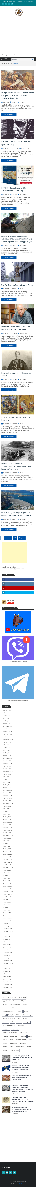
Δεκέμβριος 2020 (8, 891)
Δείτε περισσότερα (8, 114)
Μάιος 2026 (6, 718)
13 (15, 538)
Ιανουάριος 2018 (7, 984)
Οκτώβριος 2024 (7, 769)
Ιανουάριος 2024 (7, 793)
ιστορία (29, 1046)
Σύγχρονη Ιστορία (21, 1039)
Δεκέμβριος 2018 (7, 955)
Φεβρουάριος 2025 (8, 758)
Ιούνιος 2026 (6, 715)
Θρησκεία (5, 1022)
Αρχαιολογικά (6, 1001)
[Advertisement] (18, 35)
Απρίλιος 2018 (7, 976)
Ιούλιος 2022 (6, 841)
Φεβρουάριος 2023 (8, 822)
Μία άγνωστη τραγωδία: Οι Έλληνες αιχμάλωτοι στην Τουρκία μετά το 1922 (22, 1058)
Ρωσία (11, 1039)
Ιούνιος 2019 (6, 939)
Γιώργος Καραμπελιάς (18, 1008)
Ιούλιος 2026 (6, 713)
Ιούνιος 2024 (6, 779)
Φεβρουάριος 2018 (8, 982)
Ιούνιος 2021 (6, 875)
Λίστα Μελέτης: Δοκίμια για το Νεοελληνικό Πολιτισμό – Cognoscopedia (21, 1077)
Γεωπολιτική (6, 1008)
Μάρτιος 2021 (7, 883)
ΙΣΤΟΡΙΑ (14, 102)
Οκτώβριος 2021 (7, 865)
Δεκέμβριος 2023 (7, 795)
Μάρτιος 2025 (7, 755)
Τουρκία (5, 1043)
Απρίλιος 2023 (7, 817)
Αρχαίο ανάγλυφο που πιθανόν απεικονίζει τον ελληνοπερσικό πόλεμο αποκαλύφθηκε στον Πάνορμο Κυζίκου (17, 239)
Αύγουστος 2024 (7, 774)
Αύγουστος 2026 (7, 710)
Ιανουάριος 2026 (7, 729)
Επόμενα (21, 538)
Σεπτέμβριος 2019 (8, 931)
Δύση (4, 1015)
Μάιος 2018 (6, 974)
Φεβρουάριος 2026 (8, 726)
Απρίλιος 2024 (7, 785)
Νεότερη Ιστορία (24, 1032)
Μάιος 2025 (6, 750)
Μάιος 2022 (6, 846)
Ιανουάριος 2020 (7, 920)
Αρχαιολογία (22, 997)
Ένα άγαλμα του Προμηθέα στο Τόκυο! (17, 285)
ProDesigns (22, 1184)
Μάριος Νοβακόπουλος (9, 1025)
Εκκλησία (10, 1015)
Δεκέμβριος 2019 (7, 923)
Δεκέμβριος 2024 (7, 763)
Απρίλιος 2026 (7, 721)
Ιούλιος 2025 (6, 745)
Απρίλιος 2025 (7, 753)
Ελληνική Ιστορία (27, 1015)
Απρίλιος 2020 (7, 912)
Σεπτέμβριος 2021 (8, 867)
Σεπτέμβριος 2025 (8, 739)
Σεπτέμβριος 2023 (8, 803)
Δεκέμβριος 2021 (7, 859)
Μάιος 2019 (6, 942)
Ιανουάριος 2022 (7, 857)
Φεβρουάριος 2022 (8, 854)
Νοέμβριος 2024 (7, 766)
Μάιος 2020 (6, 910)
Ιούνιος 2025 (6, 747)
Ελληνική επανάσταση (9, 1018)
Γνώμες (20, 1011)
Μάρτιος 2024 (7, 787)
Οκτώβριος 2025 (7, 737)
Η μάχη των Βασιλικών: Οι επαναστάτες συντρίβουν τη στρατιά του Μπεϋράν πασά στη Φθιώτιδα (17, 95)
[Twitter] (12, 4)
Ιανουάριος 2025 (7, 761)
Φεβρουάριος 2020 (8, 918)
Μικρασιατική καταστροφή (10, 1032)
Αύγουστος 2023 (7, 806)
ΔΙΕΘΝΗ (14, 245)
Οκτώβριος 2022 (7, 833)
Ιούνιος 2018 (6, 971)
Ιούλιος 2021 (6, 873)
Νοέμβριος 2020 (7, 894)
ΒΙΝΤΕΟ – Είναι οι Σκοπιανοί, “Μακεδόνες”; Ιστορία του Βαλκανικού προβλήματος (21, 1067)
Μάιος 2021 (6, 878)
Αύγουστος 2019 (7, 934)
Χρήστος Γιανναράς (8, 1046)
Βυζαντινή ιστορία (15, 1004)
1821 (4, 997)
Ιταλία (12, 1022)
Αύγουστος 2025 (7, 742)
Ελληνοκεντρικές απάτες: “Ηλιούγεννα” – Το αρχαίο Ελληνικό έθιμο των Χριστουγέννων (23, 1099)
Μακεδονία (21, 1025)
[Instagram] (6, 4)
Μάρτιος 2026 (7, 723)
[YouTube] (9, 4)
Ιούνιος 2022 (6, 843)
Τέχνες (30, 1039)
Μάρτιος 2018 (7, 979)
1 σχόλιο (22, 102)
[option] (21, 2)
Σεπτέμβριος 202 (7, 987)
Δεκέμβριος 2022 (7, 827)
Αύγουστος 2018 (7, 966)
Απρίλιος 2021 (7, 881)
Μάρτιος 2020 (7, 915)
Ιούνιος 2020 (6, 907)
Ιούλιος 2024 (6, 777)
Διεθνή (26, 1011)
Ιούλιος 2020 (6, 904)
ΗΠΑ (18, 1018)
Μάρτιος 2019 (7, 947)
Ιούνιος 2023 (6, 811)
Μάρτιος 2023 (7, 819)
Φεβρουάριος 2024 (8, 790)
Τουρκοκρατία (13, 1043)
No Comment (25, 148)
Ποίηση (30, 1036)
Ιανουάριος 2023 (7, 825)
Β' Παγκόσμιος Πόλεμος (19, 1001)
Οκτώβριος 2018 (7, 960)
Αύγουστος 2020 (7, 902)
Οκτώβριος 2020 (7, 896)
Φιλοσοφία (23, 1043)
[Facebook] (3, 4)
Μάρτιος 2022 (7, 851)
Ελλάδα (18, 1015)
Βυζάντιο (5, 1004)
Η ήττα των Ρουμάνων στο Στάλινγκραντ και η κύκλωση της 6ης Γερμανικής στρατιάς (16, 466)
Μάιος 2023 (6, 814)
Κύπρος (19, 1022)
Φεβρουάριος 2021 (8, 886)
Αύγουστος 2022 (7, 838)
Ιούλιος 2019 (6, 936)
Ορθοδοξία (23, 1036)
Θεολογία (25, 1018)
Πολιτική (5, 1039)
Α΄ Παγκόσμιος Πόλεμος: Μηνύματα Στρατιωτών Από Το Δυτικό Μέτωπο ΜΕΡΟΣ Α (21, 1109)
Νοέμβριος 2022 (7, 830)
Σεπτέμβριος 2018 (8, 963)
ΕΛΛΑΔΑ (14, 333)
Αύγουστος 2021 (7, 870)
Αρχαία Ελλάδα (12, 997)
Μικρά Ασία (15, 1029)
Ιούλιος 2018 (6, 968)
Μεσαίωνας (6, 1029)
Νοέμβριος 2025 (7, 734)
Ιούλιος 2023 (6, 809)
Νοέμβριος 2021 (7, 862)
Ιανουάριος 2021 (7, 889)
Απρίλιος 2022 (7, 849)
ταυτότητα (5, 1050)
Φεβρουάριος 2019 (8, 950)
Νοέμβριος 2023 (7, 798)
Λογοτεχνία (27, 1022)
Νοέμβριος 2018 (7, 958)
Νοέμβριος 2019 (7, 926)
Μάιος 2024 (6, 782)
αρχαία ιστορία (20, 1046)
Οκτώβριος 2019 (7, 928)
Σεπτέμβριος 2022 (8, 835)
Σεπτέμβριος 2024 (8, 771)
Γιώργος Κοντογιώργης (9, 1011)
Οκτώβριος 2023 (7, 801)
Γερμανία (25, 1004)
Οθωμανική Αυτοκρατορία (10, 1036)
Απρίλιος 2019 (7, 944)
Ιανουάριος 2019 (7, 952)
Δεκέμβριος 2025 (7, 731)
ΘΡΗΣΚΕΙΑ (15, 148)
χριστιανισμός (15, 1050)
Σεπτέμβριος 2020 (8, 899)
